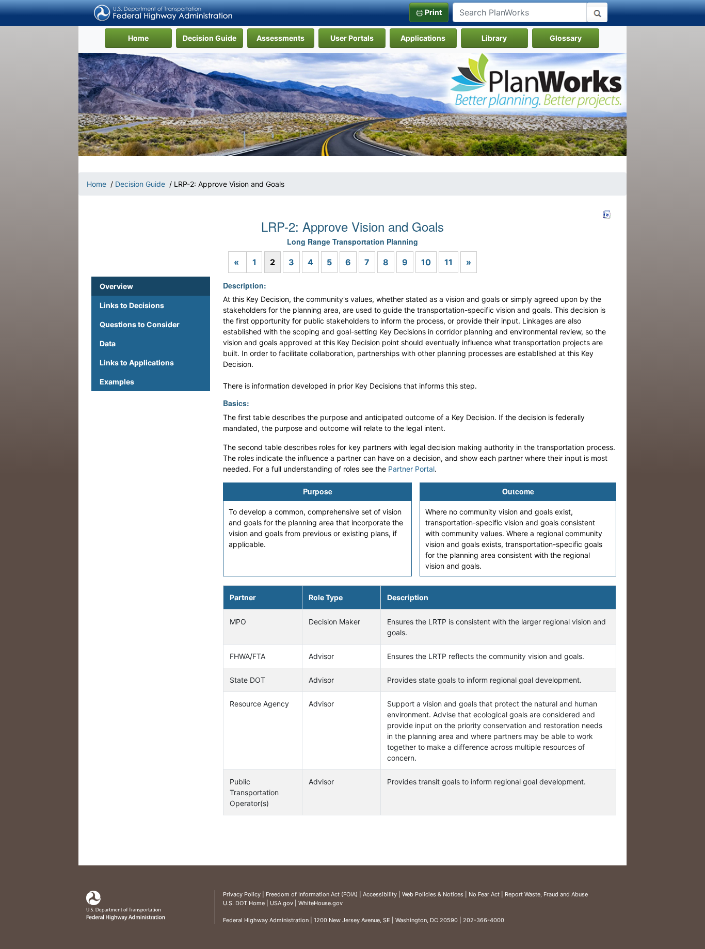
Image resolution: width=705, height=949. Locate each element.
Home (150, 37)
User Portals (352, 38)
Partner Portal (411, 468)
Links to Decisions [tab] (132, 305)
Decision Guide (209, 38)
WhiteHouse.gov (320, 903)
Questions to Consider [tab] (140, 324)
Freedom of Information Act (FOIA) (312, 894)
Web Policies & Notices (432, 894)
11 (448, 262)
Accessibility (380, 894)
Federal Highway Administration (266, 920)
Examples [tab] (117, 381)
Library (494, 38)
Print (432, 12)
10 (426, 262)
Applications (422, 38)
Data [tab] (108, 343)
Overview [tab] (116, 286)
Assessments (281, 38)
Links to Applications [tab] (137, 362)
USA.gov (281, 903)
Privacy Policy (242, 894)
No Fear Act (484, 894)
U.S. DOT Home (244, 903)
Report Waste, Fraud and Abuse (546, 894)
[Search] (597, 12)
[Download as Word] (607, 215)
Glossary (566, 38)
